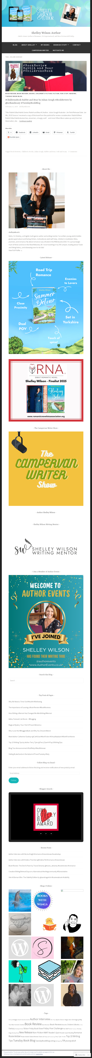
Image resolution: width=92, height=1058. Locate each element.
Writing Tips (58, 1041)
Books (32, 93)
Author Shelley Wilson (46, 513)
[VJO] (20, 924)
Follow (13, 780)
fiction (26, 1028)
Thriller (64, 1036)
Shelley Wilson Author (46, 33)
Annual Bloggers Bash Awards (17, 1019)
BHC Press (52, 1019)
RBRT (46, 1032)
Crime (80, 1024)
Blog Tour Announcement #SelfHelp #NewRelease (27, 748)
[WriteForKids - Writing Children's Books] (20, 948)
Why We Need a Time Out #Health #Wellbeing (25, 701)
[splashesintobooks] (20, 901)
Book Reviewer (46, 1024)
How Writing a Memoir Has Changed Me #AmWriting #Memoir (30, 713)
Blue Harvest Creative (18, 1025)
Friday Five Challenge (53, 1028)
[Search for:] (46, 680)
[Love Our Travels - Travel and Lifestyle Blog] (72, 971)
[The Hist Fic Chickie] (49, 924)
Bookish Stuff (60, 45)
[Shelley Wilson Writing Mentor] (72, 900)
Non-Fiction (38, 1032)
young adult (70, 1040)
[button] (41, 834)
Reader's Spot (54, 1032)
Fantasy (12, 1028)
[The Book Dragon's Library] (42, 995)
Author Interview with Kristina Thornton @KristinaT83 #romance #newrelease (37, 860)
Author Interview (40, 1019)
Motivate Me (58, 50)
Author (28, 1019)
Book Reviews (22, 93)
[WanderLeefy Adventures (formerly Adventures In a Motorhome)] (20, 971)
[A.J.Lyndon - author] (72, 948)
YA (63, 1040)
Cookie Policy (39, 1054)
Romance (78, 1032)
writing (52, 1041)
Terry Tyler (58, 1037)
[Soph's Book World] (42, 948)
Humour (74, 1029)
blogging (76, 1019)
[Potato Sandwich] (49, 971)
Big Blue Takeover (60, 1019)
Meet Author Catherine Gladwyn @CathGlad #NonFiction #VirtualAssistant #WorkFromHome (42, 736)
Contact (77, 45)
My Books (45, 45)
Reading (72, 93)
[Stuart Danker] (72, 923)
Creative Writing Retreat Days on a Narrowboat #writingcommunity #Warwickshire (38, 871)
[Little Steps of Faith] (72, 995)
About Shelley (28, 45)
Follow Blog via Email (46, 763)
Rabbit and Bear (50, 152)
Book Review (10, 93)
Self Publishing (51, 1036)
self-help (45, 1036)
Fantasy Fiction (19, 1029)
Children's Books (28, 152)
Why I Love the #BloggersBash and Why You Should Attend (30, 731)
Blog (15, 45)
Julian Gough (38, 152)
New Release (25, 1032)
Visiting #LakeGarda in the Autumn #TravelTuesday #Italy (29, 754)
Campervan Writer (40, 50)
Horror (70, 1029)
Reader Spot (64, 1033)
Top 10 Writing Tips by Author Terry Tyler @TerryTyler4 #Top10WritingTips (35, 742)
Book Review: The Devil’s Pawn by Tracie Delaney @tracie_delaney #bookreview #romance (42, 866)
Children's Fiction (44, 93)
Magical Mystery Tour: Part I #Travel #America (25, 725)
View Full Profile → (15, 250)
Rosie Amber (15, 1036)
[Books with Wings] (42, 901)
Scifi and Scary (61, 152)
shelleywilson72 (24, 107)
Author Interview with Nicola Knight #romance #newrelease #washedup (35, 854)
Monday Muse (15, 1033)
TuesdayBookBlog (42, 1041)
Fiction (56, 93)
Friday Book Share (36, 1028)
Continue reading (25, 121)
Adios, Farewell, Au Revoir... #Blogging (22, 719)
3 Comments (72, 152)
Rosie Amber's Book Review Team (31, 1037)
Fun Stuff (64, 93)
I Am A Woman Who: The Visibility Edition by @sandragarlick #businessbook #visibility (39, 877)
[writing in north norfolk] (20, 995)
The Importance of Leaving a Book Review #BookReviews (29, 707)
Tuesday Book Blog (13, 96)
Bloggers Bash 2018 (69, 1019)
